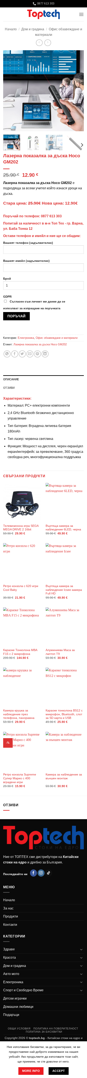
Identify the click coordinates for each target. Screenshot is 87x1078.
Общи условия (19, 1028)
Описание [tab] (11, 379)
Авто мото (11, 974)
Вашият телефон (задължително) (28, 242)
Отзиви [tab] (9, 387)
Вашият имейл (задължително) (26, 260)
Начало (11, 29)
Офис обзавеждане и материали (56, 337)
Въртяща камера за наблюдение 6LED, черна (63, 527)
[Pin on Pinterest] (37, 353)
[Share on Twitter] (22, 353)
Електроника (26, 337)
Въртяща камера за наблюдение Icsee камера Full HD (64, 589)
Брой (7, 278)
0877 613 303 (51, 216)
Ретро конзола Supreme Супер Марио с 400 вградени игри (19, 778)
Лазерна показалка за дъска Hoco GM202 (40, 344)
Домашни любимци (18, 1006)
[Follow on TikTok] (48, 873)
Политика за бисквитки (44, 1031)
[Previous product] (47, 42)
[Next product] (39, 42)
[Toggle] (81, 949)
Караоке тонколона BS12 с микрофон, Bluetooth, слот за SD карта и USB (64, 714)
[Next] (77, 91)
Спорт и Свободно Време (23, 990)
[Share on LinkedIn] (45, 353)
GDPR (34, 302)
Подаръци (11, 1015)
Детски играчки (15, 998)
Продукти (10, 916)
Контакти (10, 924)
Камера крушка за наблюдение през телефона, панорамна (18, 714)
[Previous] (10, 91)
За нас (8, 908)
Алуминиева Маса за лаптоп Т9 (60, 651)
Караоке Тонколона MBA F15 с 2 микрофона (20, 651)
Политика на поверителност (55, 1028)
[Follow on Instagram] (41, 873)
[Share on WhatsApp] (7, 353)
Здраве (9, 949)
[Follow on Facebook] (33, 873)
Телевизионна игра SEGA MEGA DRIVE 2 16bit (20, 527)
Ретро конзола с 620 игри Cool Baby (20, 587)
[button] (81, 14)
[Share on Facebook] (14, 353)
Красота (9, 957)
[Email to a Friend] (29, 353)
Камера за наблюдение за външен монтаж (64, 776)
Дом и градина (32, 29)
